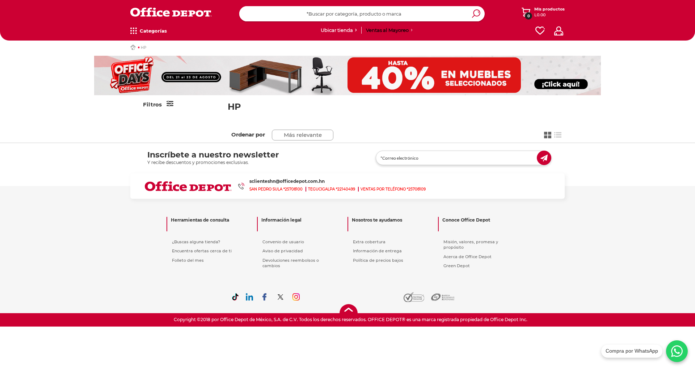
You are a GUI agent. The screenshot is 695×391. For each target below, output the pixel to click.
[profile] (558, 30)
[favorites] (540, 30)
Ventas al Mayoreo (387, 30)
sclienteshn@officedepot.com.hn (287, 181)
